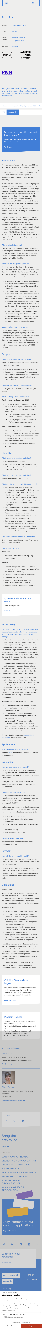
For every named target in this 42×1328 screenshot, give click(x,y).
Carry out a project (16, 1156)
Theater (15, 46)
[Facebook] (6, 1121)
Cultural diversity (18, 37)
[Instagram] (29, 1244)
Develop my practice (16, 1164)
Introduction (6, 106)
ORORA (30, 1275)
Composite (32, 1279)
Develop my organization (19, 1160)
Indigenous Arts (18, 40)
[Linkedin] (23, 1121)
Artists (14, 31)
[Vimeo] (37, 1244)
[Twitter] (14, 1121)
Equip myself (10, 1168)
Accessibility (32, 106)
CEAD (10, 753)
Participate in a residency (19, 1172)
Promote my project (16, 1176)
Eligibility (23, 106)
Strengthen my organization (12, 1182)
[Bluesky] (12, 1244)
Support (15, 106)
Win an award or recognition (13, 1189)
